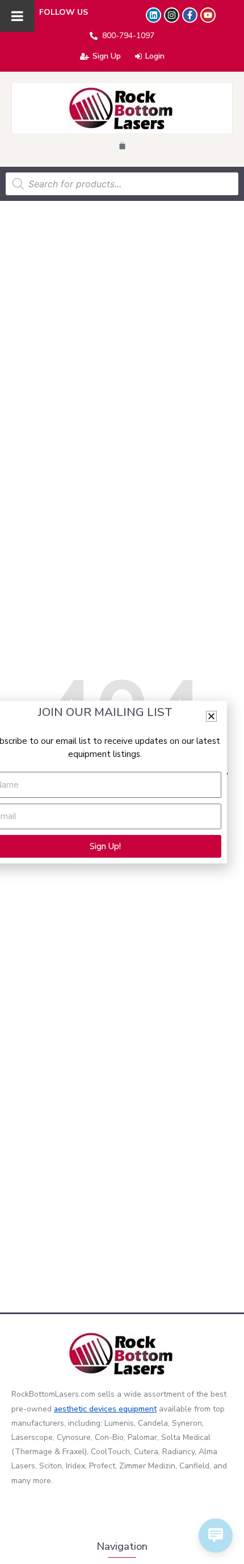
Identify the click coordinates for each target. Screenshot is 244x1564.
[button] (211, 716)
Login (155, 56)
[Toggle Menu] (17, 16)
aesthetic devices (86, 1409)
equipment (138, 1409)
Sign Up (106, 56)
